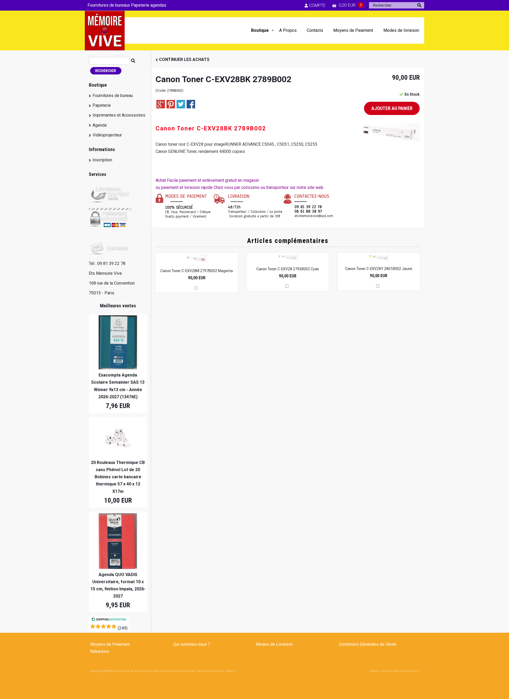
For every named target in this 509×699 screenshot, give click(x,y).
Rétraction (99, 651)
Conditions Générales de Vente (367, 644)
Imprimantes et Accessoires (119, 115)
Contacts (315, 30)
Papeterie (102, 105)
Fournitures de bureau (113, 95)
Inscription (102, 159)
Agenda (100, 125)
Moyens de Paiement (353, 30)
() (123, 628)
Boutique (260, 30)
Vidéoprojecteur (107, 135)
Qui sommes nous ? (191, 644)
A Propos (288, 30)
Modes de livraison (401, 30)
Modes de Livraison (274, 644)
